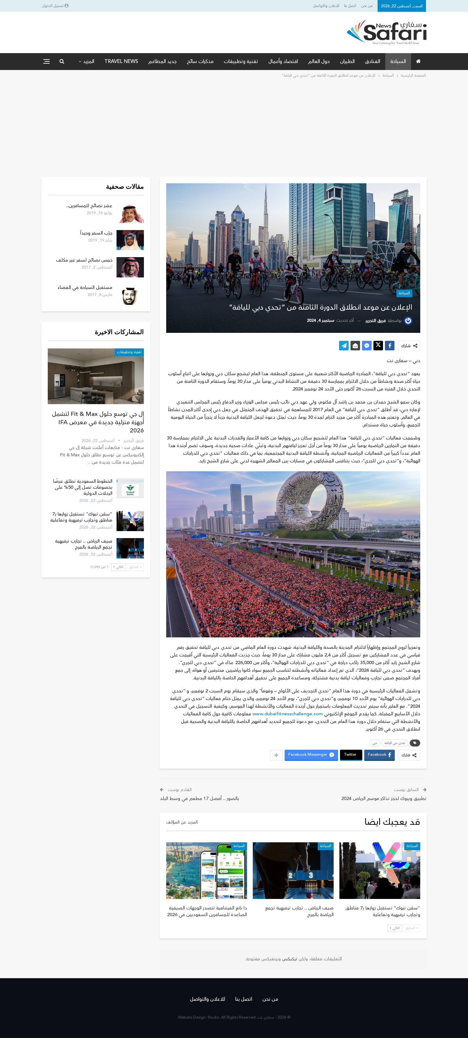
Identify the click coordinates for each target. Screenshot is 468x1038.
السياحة (398, 61)
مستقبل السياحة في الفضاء (85, 287)
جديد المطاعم (162, 61)
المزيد (88, 61)
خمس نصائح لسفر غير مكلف (84, 260)
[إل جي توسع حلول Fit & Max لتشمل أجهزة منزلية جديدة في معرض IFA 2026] (96, 376)
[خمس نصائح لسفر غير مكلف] (130, 267)
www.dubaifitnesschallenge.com (287, 714)
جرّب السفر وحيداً (96, 233)
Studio (213, 1017)
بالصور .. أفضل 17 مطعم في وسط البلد (199, 798)
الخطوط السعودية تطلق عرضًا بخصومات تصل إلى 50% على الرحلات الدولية (82, 487)
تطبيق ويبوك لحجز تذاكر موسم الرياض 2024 (384, 798)
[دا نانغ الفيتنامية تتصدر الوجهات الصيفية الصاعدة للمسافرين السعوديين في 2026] (206, 870)
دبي (374, 743)
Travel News (121, 61)
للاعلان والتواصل (326, 6)
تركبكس (289, 959)
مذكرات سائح (200, 61)
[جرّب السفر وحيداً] (130, 240)
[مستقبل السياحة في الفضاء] (130, 294)
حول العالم (319, 61)
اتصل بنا (350, 6)
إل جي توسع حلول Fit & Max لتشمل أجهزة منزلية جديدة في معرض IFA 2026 (98, 422)
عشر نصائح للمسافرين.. (89, 205)
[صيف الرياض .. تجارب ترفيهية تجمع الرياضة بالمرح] (293, 870)
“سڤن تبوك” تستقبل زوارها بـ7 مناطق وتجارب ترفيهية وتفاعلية (81, 517)
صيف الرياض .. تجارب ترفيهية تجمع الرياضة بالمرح (83, 544)
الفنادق (372, 61)
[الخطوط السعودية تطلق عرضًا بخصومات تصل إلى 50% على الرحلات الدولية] (130, 488)
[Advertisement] (234, 127)
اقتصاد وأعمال (283, 61)
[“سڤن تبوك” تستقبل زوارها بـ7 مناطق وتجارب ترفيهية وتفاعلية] (379, 870)
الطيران (347, 61)
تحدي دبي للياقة (395, 743)
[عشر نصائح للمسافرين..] (130, 213)
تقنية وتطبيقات (241, 61)
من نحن (367, 6)
